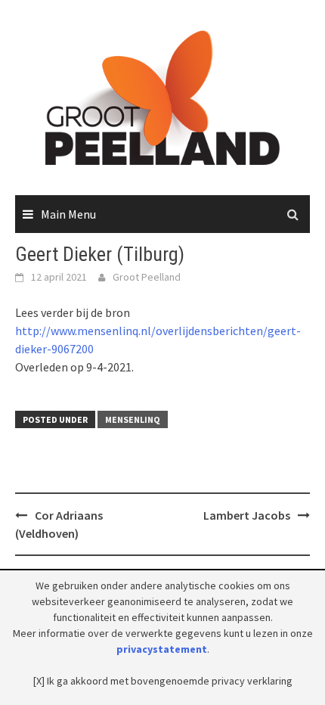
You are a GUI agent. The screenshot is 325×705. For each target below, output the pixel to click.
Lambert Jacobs (246, 515)
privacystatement (161, 649)
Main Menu (68, 214)
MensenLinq (132, 419)
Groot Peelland (147, 277)
